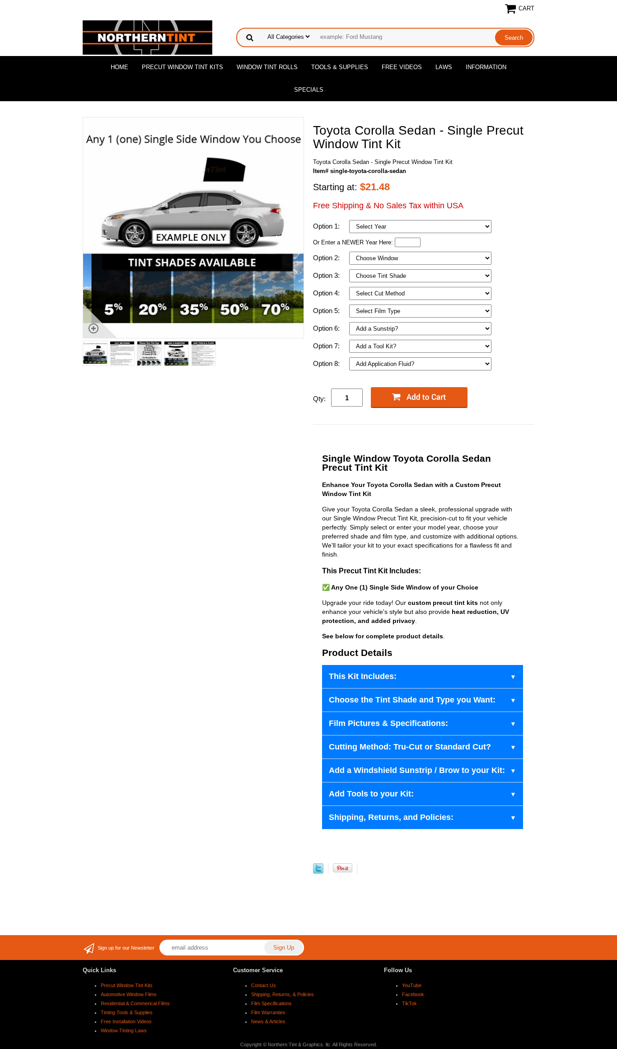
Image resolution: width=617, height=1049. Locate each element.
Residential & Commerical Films (135, 1003)
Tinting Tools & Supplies (127, 1012)
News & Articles (268, 1021)
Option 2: (327, 258)
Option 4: (327, 293)
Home (119, 67)
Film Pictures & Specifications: (388, 723)
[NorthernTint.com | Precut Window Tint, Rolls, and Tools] (147, 36)
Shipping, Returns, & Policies (282, 994)
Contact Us (263, 985)
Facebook (413, 994)
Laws (443, 67)
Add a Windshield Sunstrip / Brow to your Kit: (417, 770)
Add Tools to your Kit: (371, 793)
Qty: (319, 399)
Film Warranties (268, 1012)
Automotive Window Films (129, 994)
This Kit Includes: (363, 676)
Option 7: (327, 346)
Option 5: (327, 310)
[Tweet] (318, 871)
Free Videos (402, 67)
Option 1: (327, 226)
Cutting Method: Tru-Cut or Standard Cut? (410, 746)
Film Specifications (271, 1003)
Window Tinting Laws (124, 1030)
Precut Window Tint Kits (182, 67)
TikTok (409, 1003)
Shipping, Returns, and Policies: (391, 817)
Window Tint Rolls (267, 67)
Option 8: (327, 363)
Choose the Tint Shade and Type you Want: (412, 699)
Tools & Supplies (339, 67)
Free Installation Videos (126, 1021)
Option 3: (327, 275)
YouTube (411, 985)
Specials (308, 89)
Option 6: (327, 328)
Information (486, 67)
